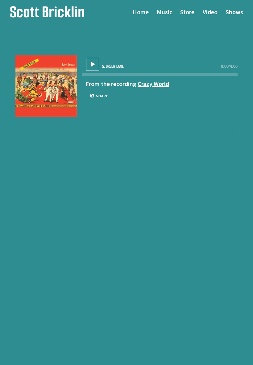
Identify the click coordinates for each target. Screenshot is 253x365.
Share (102, 95)
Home (141, 12)
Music (164, 12)
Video (210, 12)
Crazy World (153, 84)
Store (187, 12)
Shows (234, 12)
